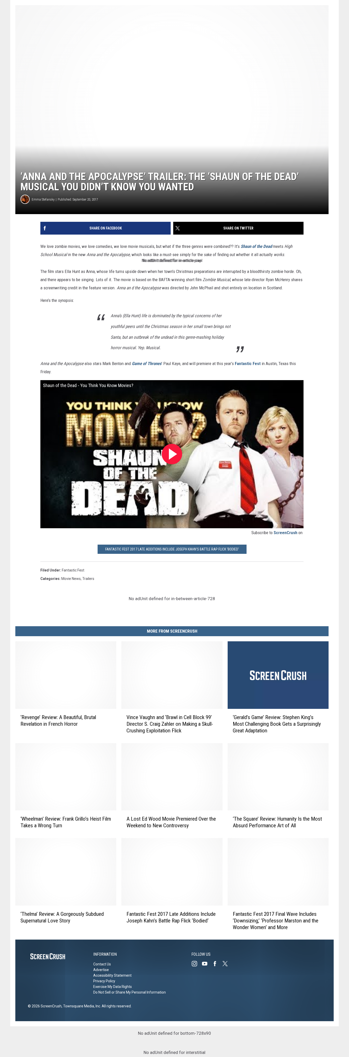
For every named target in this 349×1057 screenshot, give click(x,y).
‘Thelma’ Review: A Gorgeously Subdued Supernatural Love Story (62, 917)
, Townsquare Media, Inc (81, 1006)
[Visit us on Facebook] (217, 964)
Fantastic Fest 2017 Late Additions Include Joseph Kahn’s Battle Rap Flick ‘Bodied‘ (172, 549)
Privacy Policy (104, 981)
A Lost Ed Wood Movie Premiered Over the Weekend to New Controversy (171, 822)
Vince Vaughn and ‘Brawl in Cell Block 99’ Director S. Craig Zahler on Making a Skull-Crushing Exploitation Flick (169, 723)
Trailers (88, 579)
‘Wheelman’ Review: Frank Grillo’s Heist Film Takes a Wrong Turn (65, 822)
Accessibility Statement (112, 975)
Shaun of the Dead (257, 246)
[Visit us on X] (227, 964)
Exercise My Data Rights (112, 987)
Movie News (71, 579)
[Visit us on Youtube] (207, 964)
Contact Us (102, 964)
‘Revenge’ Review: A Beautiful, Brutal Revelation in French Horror (58, 720)
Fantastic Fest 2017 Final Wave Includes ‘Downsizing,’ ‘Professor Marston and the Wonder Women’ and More (275, 920)
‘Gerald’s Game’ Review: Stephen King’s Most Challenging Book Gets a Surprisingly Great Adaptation (277, 723)
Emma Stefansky (43, 199)
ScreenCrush (285, 532)
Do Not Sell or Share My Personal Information (129, 992)
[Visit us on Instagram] (196, 964)
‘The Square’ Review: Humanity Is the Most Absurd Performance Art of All (277, 822)
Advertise (101, 970)
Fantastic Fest (248, 363)
